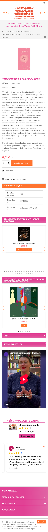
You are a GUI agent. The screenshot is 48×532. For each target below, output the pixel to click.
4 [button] (10, 271)
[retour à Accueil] (2, 31)
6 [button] (15, 271)
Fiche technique (12, 186)
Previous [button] (3, 249)
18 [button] (41, 271)
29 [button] (32, 273)
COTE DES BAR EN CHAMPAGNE (24, 319)
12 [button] (28, 271)
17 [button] (39, 271)
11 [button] (26, 271)
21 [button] (15, 273)
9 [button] (21, 271)
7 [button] (17, 271)
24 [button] (21, 273)
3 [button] (8, 271)
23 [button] (19, 273)
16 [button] (37, 271)
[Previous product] (44, 36)
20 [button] (12, 273)
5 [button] (12, 271)
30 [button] (35, 273)
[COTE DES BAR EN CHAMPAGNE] (24, 302)
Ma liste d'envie (44, 3)
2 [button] (6, 271)
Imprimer (8, 171)
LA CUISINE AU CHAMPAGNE (24, 243)
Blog (6, 336)
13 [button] (30, 271)
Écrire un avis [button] (27, 436)
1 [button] (4, 271)
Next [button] (44, 249)
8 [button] (19, 271)
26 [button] (26, 273)
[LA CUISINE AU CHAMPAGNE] (24, 234)
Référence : (6, 83)
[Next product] (45, 36)
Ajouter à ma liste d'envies (15, 179)
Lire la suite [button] (10, 468)
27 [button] (28, 273)
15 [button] (35, 271)
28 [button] (30, 273)
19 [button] (43, 271)
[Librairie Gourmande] (24, 13)
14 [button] (32, 271)
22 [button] (17, 273)
